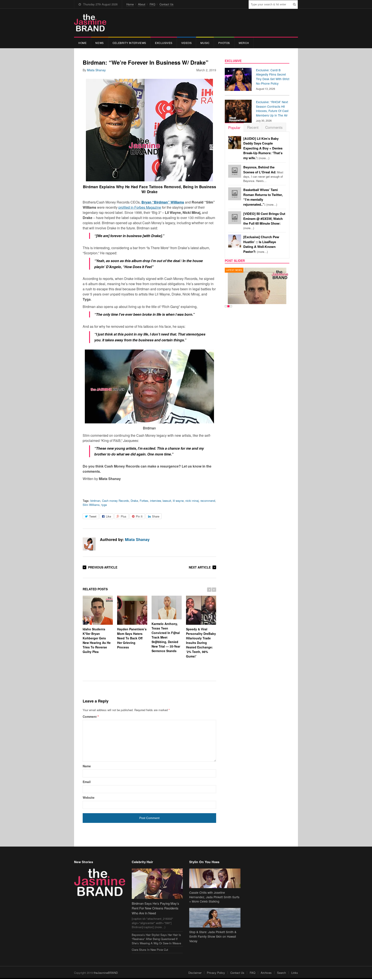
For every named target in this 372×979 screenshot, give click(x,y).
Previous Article (102, 567)
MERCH (244, 43)
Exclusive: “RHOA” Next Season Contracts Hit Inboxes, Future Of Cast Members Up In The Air (272, 108)
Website (89, 797)
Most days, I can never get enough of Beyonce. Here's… (263, 174)
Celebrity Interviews (129, 43)
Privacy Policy (216, 972)
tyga (104, 505)
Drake (134, 501)
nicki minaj (192, 501)
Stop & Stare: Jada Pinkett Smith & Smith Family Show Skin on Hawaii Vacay (212, 936)
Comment (91, 716)
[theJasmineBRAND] (90, 22)
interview (155, 501)
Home (130, 4)
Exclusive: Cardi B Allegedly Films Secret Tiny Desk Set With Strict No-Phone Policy (272, 76)
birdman (95, 501)
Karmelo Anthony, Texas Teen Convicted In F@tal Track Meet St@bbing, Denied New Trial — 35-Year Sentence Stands (166, 637)
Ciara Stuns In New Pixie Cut (150, 950)
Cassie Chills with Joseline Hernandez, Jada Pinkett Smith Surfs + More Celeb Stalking (214, 897)
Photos (224, 43)
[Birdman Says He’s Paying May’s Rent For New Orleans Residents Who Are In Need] (157, 884)
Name (87, 766)
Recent (253, 127)
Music (204, 43)
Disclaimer (195, 972)
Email (87, 782)
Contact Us (167, 4)
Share (155, 516)
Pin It (139, 516)
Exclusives (163, 43)
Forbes (144, 501)
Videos (186, 43)
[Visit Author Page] (89, 544)
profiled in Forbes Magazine (139, 207)
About (141, 4)
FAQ (152, 4)
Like (108, 516)
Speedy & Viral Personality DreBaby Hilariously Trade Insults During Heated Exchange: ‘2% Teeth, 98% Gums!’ (201, 642)
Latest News (234, 270)
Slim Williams (91, 505)
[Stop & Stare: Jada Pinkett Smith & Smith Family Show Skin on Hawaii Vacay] (214, 918)
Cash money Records (115, 501)
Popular (234, 127)
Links (294, 972)
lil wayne (178, 501)
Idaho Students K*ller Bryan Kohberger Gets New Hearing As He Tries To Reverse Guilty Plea (97, 640)
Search (281, 972)
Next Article (200, 567)
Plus (123, 516)
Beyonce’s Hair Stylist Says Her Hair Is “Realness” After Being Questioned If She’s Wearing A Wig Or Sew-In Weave (156, 939)
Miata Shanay (96, 70)
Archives (266, 972)
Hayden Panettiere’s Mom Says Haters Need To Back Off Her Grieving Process (132, 638)
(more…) (262, 148)
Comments (274, 127)
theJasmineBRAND (106, 973)
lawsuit (167, 501)
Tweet (92, 516)
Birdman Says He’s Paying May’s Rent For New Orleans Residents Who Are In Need (155, 908)
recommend (207, 501)
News (99, 43)
